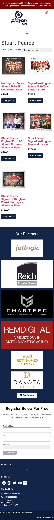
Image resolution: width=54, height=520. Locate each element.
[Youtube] (19, 483)
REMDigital (49, 518)
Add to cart (8, 100)
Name (5, 435)
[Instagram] (9, 483)
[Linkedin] (25, 483)
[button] (27, 33)
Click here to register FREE (14, 3)
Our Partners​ (27, 233)
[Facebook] (4, 483)
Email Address (9, 426)
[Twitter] (14, 483)
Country (6, 444)
